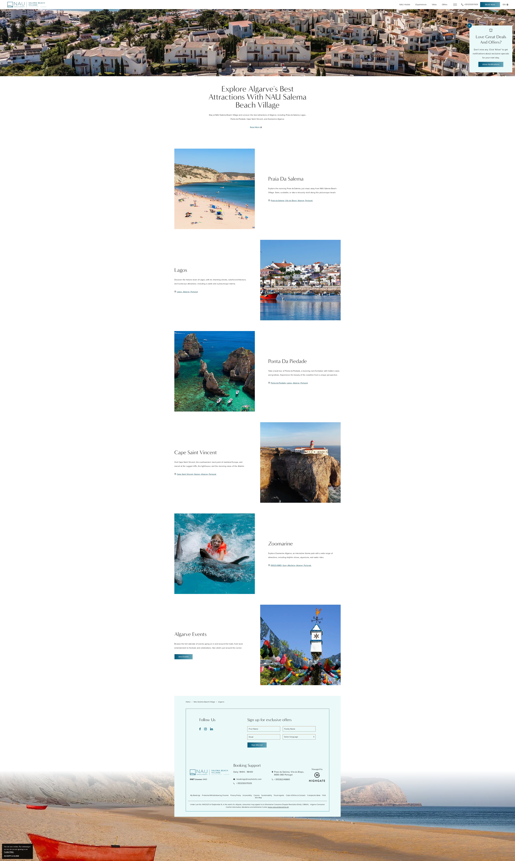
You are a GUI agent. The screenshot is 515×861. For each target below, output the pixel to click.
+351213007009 (244, 783)
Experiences (420, 4)
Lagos (180, 270)
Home (188, 702)
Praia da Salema (286, 179)
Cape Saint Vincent (195, 452)
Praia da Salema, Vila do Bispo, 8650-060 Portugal (289, 773)
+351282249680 (282, 779)
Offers (444, 4)
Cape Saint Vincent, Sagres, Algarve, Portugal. (196, 474)
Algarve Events (190, 634)
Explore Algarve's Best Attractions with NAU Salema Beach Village (257, 97)
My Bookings (195, 795)
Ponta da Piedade (287, 361)
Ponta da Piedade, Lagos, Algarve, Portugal (289, 383)
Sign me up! (257, 744)
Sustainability (266, 795)
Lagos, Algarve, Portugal (187, 291)
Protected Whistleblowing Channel (215, 795)
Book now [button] (491, 5)
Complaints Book (313, 795)
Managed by (317, 769)
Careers (257, 795)
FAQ (324, 795)
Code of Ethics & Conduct (296, 795)
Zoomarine (280, 544)
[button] (183, 656)
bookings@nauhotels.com (249, 779)
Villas (434, 4)
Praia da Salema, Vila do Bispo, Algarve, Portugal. (292, 200)
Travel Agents (279, 795)
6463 (198, 779)
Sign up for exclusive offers (269, 719)
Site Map (258, 797)
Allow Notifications (490, 64)
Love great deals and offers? (491, 39)
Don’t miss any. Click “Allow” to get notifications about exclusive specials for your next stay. (491, 53)
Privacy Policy (235, 795)
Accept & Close (11, 856)
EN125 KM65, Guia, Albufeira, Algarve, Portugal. (291, 565)
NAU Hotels (404, 4)
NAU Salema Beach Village (204, 702)
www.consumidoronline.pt (278, 807)
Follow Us (207, 719)
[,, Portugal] (27, 4)
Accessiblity (247, 795)
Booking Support (247, 765)
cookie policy (9, 852)
